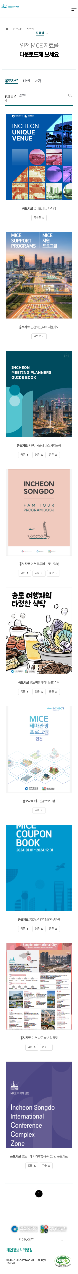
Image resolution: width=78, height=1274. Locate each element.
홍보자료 (11, 81)
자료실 (40, 33)
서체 (38, 81)
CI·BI (26, 81)
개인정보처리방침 (19, 1250)
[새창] (63, 1261)
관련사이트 (26, 1240)
